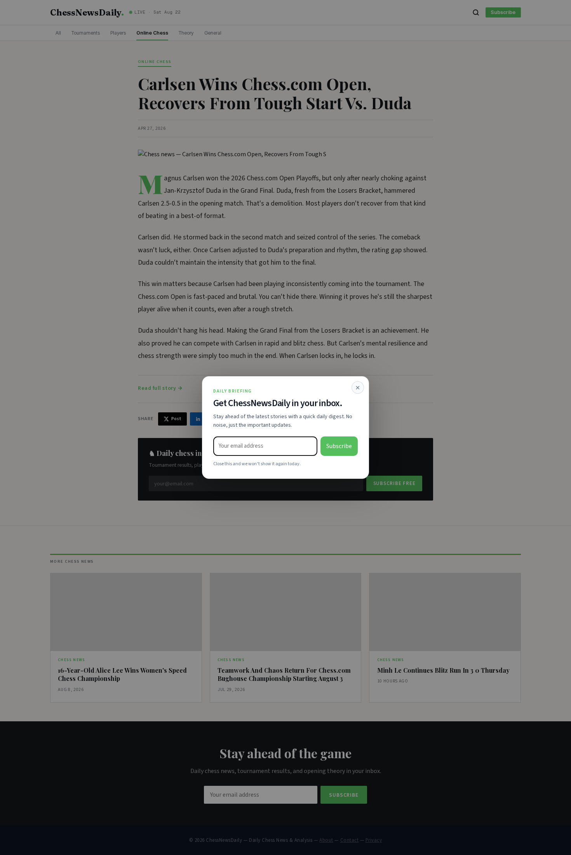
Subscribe (339, 446)
